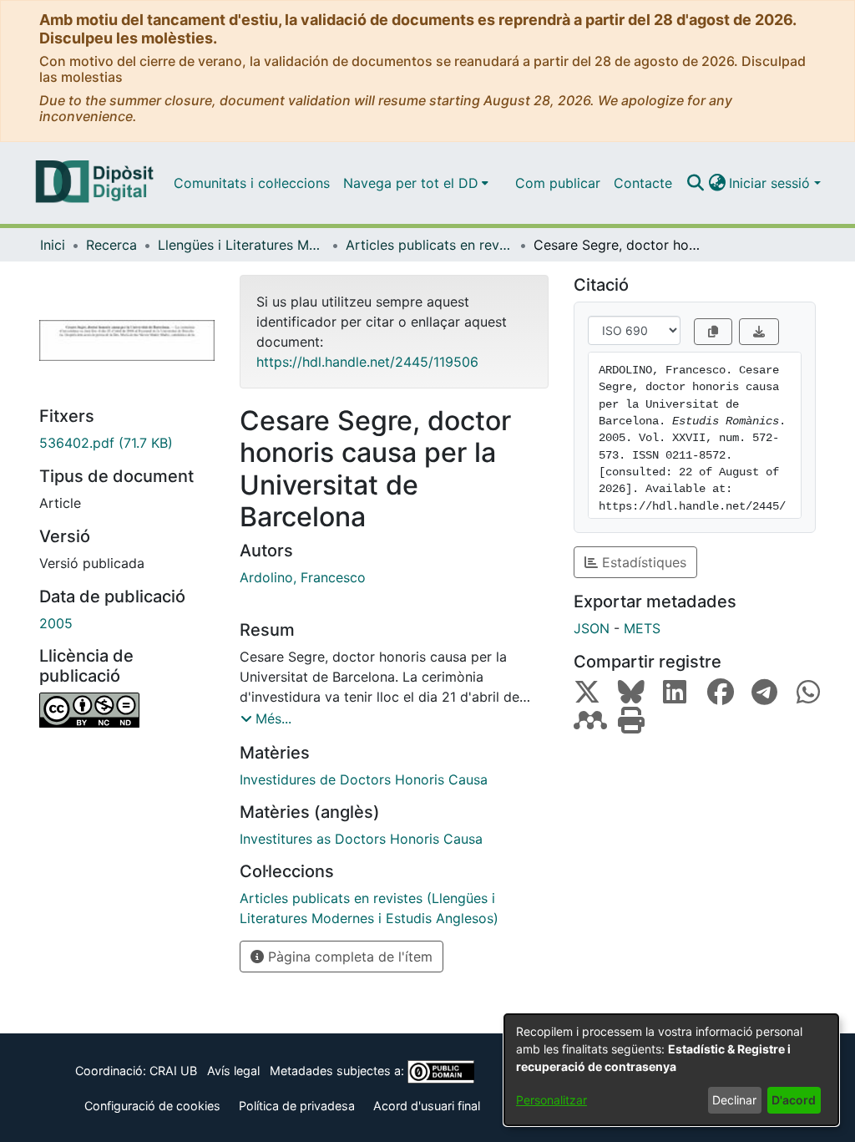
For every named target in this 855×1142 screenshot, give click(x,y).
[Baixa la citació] (759, 331)
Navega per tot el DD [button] (410, 183)
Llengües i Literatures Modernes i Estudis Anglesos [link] (241, 244)
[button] (695, 183)
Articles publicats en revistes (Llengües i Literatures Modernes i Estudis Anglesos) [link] (429, 244)
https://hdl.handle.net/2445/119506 (367, 361)
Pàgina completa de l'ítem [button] (348, 956)
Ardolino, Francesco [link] (303, 577)
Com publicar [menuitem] (557, 183)
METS (642, 628)
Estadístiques (642, 562)
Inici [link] (52, 244)
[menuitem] (415, 183)
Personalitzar (551, 1100)
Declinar (734, 1100)
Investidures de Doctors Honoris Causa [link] (364, 779)
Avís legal (233, 1070)
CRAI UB (173, 1070)
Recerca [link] (111, 244)
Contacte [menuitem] (643, 183)
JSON (592, 628)
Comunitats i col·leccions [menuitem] (252, 183)
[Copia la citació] (713, 331)
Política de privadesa (297, 1106)
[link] (127, 443)
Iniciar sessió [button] (771, 183)
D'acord (794, 1100)
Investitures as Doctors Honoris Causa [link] (361, 838)
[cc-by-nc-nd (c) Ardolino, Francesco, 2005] (127, 710)
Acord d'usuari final (426, 1106)
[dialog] (671, 1069)
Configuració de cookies (152, 1106)
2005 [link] (56, 623)
